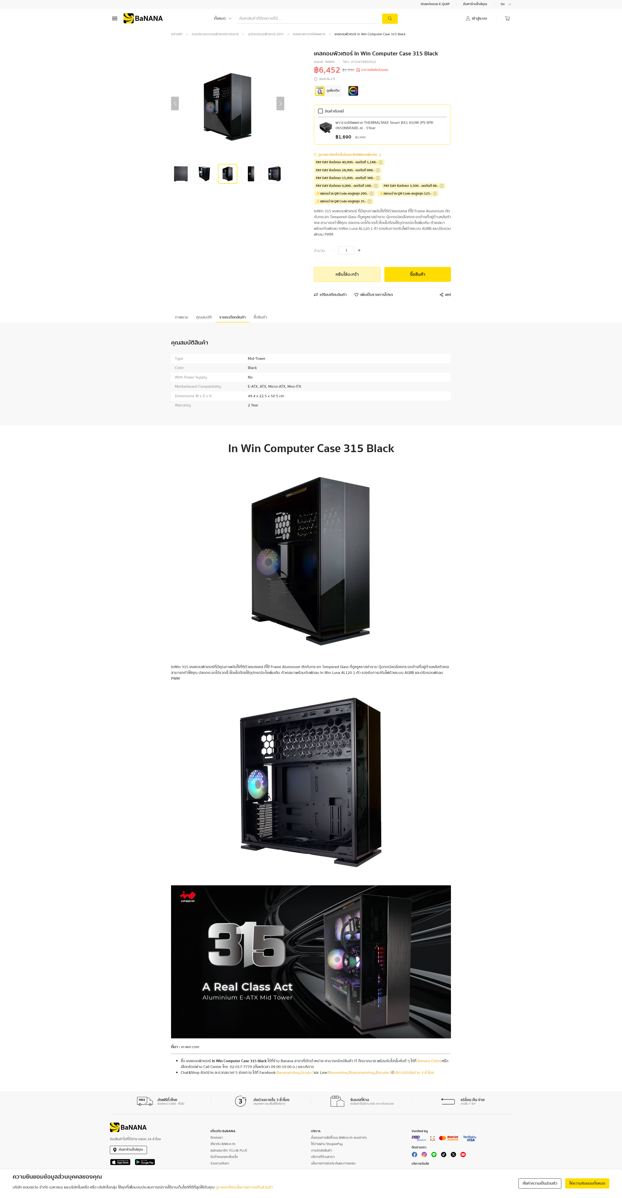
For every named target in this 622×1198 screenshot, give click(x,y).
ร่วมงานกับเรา (219, 1163)
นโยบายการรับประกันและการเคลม (333, 1163)
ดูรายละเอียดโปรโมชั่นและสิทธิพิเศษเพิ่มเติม (347, 154)
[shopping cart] (507, 18)
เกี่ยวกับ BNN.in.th (222, 1144)
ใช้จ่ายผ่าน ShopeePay (327, 1144)
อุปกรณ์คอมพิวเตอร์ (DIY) (266, 34)
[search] (390, 19)
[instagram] (424, 1155)
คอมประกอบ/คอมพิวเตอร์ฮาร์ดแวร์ (215, 34)
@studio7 (383, 1072)
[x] (453, 1155)
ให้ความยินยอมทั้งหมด (587, 1183)
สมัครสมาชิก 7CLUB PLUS (228, 1150)
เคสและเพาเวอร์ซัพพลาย (309, 34)
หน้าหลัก (176, 34)
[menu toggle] (115, 18)
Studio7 (307, 1072)
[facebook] (414, 1155)
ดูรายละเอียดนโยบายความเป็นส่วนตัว (244, 1187)
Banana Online (429, 1061)
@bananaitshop (361, 1072)
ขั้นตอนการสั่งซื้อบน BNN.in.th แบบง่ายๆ (339, 1137)
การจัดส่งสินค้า (321, 1150)
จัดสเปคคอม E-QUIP (435, 4)
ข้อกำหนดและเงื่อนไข (224, 1157)
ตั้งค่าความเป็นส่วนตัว (540, 1183)
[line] (434, 1155)
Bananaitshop (288, 1072)
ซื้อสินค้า (417, 274)
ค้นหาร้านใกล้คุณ (475, 4)
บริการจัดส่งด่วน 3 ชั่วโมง (414, 1072)
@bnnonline (337, 1072)
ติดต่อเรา (216, 1137)
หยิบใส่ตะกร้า (347, 274)
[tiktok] (444, 1155)
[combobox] (506, 4)
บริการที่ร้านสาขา (323, 1157)
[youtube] (463, 1155)
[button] (175, 103)
